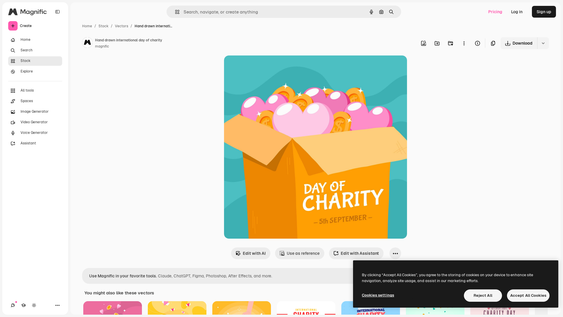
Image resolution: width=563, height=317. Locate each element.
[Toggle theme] (34, 305)
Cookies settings (378, 295)
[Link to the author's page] (87, 43)
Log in (517, 11)
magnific (102, 46)
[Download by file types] (543, 43)
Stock (103, 26)
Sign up (544, 11)
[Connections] (13, 305)
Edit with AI (254, 253)
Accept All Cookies (528, 295)
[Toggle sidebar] (57, 11)
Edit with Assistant (360, 253)
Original (261, 67)
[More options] (464, 43)
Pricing (495, 11)
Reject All (483, 295)
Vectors (121, 26)
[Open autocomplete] (175, 12)
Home (87, 26)
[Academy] (23, 305)
